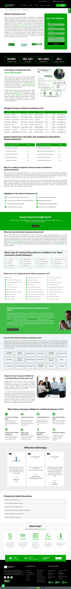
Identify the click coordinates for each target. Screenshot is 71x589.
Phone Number (50, 31)
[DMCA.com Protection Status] (41, 587)
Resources (42, 5)
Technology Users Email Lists (14, 9)
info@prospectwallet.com (33, 559)
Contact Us (48, 5)
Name (49, 22)
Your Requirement (51, 36)
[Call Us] (10, 558)
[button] (35, 226)
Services (36, 5)
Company (25, 5)
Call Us (15, 557)
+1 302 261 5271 (16, 559)
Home (21, 5)
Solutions (30, 5)
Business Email (50, 27)
